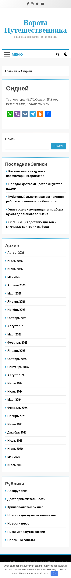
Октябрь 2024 (17, 359)
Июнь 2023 (14, 424)
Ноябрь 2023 (16, 416)
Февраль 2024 (17, 408)
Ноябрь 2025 (16, 310)
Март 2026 (14, 293)
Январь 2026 (16, 301)
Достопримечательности (26, 499)
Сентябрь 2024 (18, 367)
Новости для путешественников (31, 515)
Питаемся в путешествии (26, 532)
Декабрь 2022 (16, 432)
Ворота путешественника (35, 25)
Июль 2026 (15, 261)
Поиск (10, 139)
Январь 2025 (16, 351)
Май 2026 (13, 277)
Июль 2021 (14, 440)
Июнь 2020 (15, 449)
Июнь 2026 (15, 269)
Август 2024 (15, 375)
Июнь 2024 (15, 391)
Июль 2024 (15, 383)
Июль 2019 (14, 465)
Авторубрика (17, 491)
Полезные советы (21, 540)
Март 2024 (14, 399)
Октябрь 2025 (17, 318)
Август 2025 (15, 326)
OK (54, 573)
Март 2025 (14, 334)
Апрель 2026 (16, 285)
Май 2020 (13, 457)
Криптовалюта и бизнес (25, 507)
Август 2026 (15, 252)
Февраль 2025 (17, 342)
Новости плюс (18, 523)
